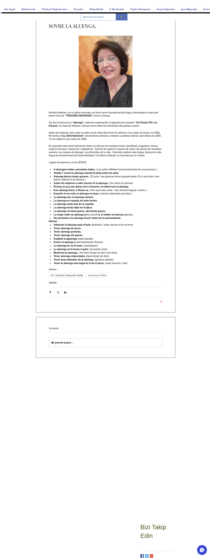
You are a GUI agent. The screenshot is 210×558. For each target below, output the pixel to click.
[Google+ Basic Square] (151, 556)
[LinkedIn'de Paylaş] (65, 292)
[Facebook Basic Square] (142, 556)
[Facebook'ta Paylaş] (50, 292)
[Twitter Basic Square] (147, 556)
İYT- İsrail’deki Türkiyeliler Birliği (67, 275)
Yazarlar (53, 282)
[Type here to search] (121, 17)
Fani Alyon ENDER (97, 275)
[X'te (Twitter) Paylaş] (57, 292)
